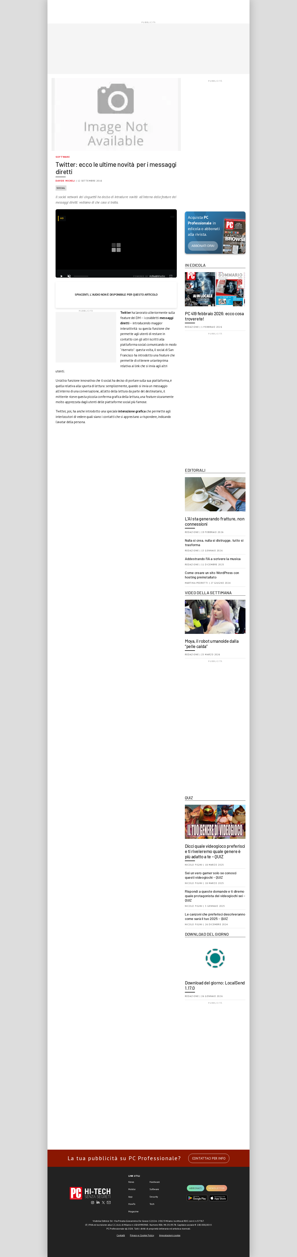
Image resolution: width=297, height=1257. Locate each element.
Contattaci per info (208, 1158)
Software (63, 156)
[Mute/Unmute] (69, 276)
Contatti (121, 1235)
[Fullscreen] (170, 276)
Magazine (133, 1211)
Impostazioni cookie (169, 1235)
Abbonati (195, 1188)
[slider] (81, 276)
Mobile (132, 1189)
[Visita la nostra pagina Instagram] (92, 1203)
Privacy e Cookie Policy (142, 1235)
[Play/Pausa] (61, 276)
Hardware (155, 1181)
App (130, 1196)
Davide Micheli (65, 180)
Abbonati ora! (203, 245)
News (131, 1181)
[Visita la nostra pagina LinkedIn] (98, 1203)
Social (61, 188)
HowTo (131, 1203)
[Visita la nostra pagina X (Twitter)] (103, 1203)
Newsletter (217, 1188)
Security (154, 1196)
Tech (152, 1203)
